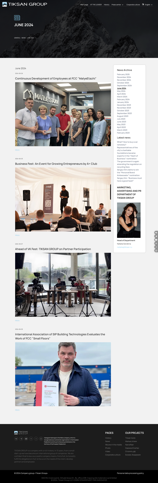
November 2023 (124, 107)
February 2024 (123, 99)
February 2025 (123, 74)
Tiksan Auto (130, 438)
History (108, 438)
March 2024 (122, 96)
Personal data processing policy (130, 473)
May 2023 (121, 124)
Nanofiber (129, 444)
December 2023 (124, 105)
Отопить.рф (130, 451)
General (17, 38)
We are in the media (113, 444)
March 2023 (122, 130)
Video (107, 451)
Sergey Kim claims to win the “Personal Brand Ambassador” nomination (128, 172)
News (107, 441)
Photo (107, 448)
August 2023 (122, 116)
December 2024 (124, 77)
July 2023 (121, 119)
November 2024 (124, 80)
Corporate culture (133, 4)
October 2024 (123, 82)
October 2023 (123, 110)
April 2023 (121, 127)
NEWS (24, 38)
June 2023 (121, 121)
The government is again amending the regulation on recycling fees (129, 164)
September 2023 (124, 113)
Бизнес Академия (133, 454)
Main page (84, 4)
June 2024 (121, 88)
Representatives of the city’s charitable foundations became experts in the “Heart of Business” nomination (127, 153)
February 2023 (123, 132)
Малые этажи (131, 441)
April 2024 (121, 94)
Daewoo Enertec (132, 448)
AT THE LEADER (96, 4)
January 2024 (123, 102)
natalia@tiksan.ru (124, 247)
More (17, 150)
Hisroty (106, 4)
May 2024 (121, 91)
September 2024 (124, 85)
